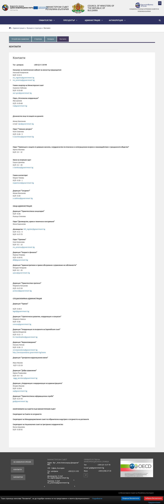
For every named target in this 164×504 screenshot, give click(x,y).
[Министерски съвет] (78, 8)
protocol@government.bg (22, 291)
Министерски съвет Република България (57, 8)
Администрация (92, 20)
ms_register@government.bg (23, 78)
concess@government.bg (22, 324)
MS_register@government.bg (34, 229)
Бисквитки (18, 477)
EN (160, 3)
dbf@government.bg (20, 260)
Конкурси (50, 39)
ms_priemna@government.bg (24, 80)
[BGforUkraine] (18, 7)
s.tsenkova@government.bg (23, 168)
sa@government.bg (20, 391)
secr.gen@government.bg (22, 93)
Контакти (63, 39)
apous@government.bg (21, 273)
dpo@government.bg (26, 124)
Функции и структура (34, 28)
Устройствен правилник (20, 39)
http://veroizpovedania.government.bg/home (29, 353)
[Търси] (160, 20)
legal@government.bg (21, 311)
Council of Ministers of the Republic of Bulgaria (101, 8)
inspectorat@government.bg (23, 183)
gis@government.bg (20, 401)
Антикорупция (116, 20)
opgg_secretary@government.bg (25, 378)
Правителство (45, 20)
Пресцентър (69, 20)
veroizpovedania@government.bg (25, 350)
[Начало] (10, 28)
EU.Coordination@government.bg (25, 337)
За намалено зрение (22, 462)
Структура (38, 39)
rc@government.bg (20, 106)
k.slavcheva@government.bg (23, 137)
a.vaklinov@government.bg (23, 198)
